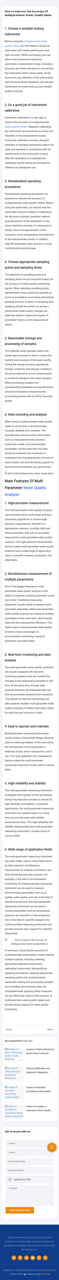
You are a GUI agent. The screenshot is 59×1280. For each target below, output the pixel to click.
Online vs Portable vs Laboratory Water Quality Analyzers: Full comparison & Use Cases (40, 1108)
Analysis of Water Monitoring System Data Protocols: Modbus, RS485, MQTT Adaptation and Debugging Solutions (40, 1051)
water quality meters (16, 126)
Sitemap (46, 1274)
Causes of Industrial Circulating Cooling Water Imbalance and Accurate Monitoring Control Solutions (40, 1089)
